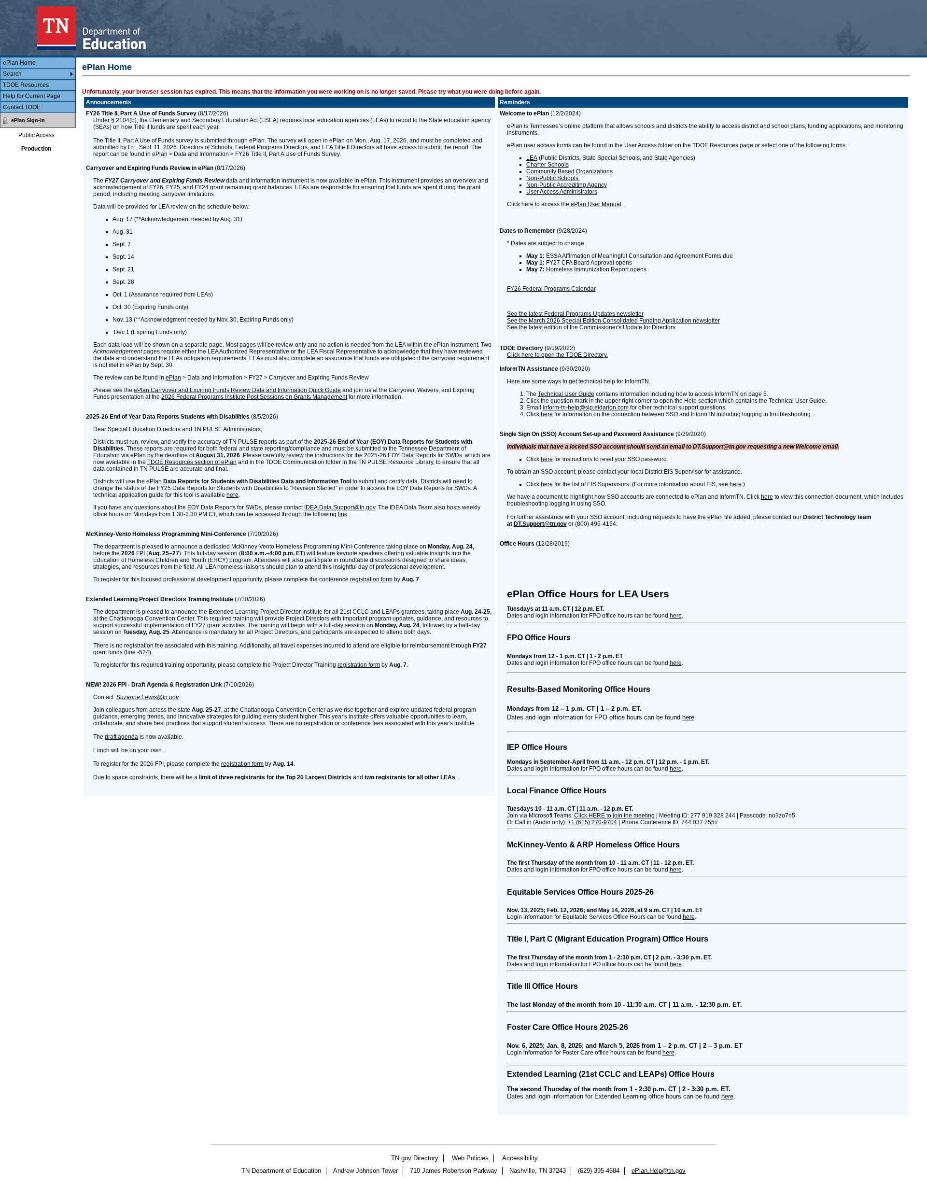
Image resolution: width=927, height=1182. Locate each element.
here (232, 495)
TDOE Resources (26, 85)
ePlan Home (19, 62)
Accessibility (520, 1158)
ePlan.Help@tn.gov (659, 1170)
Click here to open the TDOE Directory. (557, 355)
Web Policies (470, 1158)
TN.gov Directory (414, 1158)
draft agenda (121, 736)
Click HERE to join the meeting (614, 815)
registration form (371, 579)
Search (12, 73)
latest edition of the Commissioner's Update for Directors (602, 327)
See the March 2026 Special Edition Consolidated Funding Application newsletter (613, 320)
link (342, 514)
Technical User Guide (566, 394)
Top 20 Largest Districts (318, 777)
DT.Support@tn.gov (540, 524)
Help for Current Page (31, 96)
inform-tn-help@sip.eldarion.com (586, 407)
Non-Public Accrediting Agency (566, 185)
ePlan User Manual (596, 204)
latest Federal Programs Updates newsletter (586, 313)
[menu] (38, 85)
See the (517, 327)
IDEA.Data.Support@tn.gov (339, 507)
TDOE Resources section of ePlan (192, 462)
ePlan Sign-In (28, 120)
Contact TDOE (22, 107)
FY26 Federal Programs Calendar (551, 288)
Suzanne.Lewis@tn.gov (147, 697)
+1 (592, 822)
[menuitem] (38, 63)
